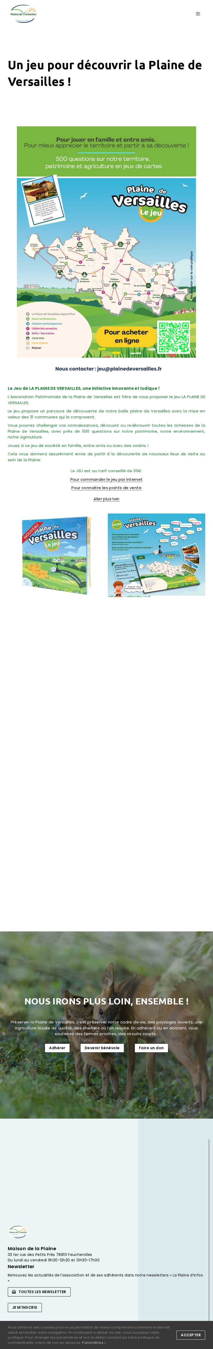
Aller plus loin (106, 499)
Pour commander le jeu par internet (106, 479)
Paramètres (93, 1342)
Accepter (191, 1335)
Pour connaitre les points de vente (106, 487)
